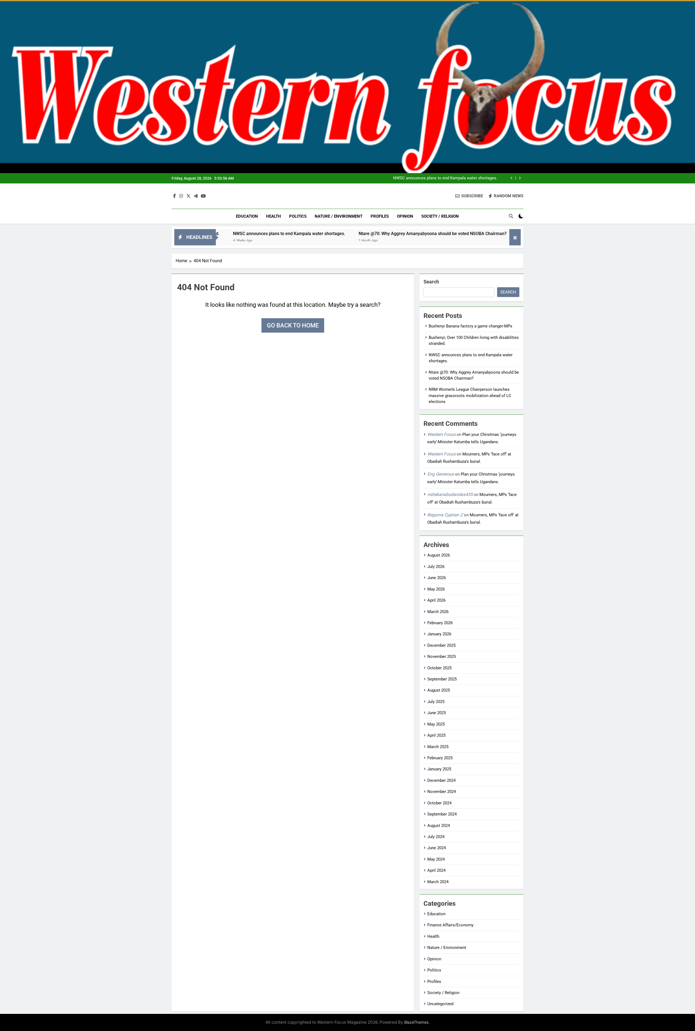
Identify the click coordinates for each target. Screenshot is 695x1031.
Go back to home (293, 325)
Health (273, 216)
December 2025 (441, 645)
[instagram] (181, 196)
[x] (188, 196)
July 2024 (435, 836)
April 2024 (436, 870)
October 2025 (439, 668)
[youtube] (203, 196)
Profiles (380, 216)
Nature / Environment (338, 216)
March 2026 (437, 611)
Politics (298, 216)
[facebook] (175, 196)
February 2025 (440, 757)
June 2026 (436, 577)
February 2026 (440, 622)
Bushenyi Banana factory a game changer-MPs (470, 326)
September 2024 (442, 814)
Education (247, 216)
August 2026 (438, 555)
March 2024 (437, 881)
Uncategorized (440, 1003)
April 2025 (436, 735)
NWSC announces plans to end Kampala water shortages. (445, 178)
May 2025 (436, 724)
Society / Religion (440, 216)
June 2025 (436, 712)
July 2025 (435, 701)
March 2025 (437, 746)
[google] (195, 196)
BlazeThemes (416, 1022)
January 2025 (439, 769)
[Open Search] (511, 216)
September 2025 (442, 679)
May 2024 (436, 859)
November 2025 (441, 656)
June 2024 (436, 847)
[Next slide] (519, 178)
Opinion (405, 216)
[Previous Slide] (511, 178)
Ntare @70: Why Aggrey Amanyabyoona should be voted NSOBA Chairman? (390, 233)
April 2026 (436, 600)
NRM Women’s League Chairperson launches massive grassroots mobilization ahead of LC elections (470, 395)
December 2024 (441, 780)
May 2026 (436, 589)
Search (431, 282)
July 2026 (435, 566)
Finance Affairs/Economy (450, 925)
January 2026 (439, 634)
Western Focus (441, 434)
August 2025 (438, 690)
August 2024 (438, 825)
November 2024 (441, 791)
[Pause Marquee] (515, 237)
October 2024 (439, 803)
